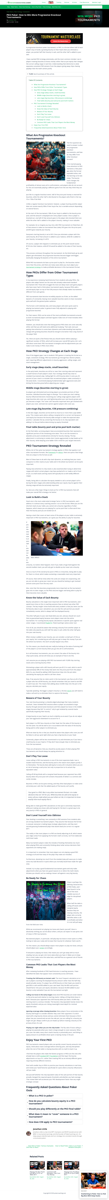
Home (44, 2)
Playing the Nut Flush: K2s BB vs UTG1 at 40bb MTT (37, 1173)
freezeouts (52, 452)
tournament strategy (33, 267)
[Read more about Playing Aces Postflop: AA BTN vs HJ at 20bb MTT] (71, 1165)
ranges (41, 948)
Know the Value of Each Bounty (47, 109)
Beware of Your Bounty (45, 111)
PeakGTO (49, 623)
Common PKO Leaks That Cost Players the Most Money (56, 122)
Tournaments (26, 12)
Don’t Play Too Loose (44, 114)
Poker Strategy (18, 12)
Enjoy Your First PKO (41, 125)
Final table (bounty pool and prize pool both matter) (55, 101)
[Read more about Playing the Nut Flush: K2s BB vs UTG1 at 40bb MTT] (37, 1165)
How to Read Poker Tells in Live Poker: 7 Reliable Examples (69, 1146)
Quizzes (66, 2)
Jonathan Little (12, 20)
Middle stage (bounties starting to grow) (51, 95)
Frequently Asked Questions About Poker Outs (50, 128)
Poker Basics (10, 12)
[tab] (54, 74)
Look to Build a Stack (44, 106)
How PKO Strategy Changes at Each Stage (48, 90)
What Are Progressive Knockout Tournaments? (50, 84)
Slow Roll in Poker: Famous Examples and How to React (39, 1146)
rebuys (60, 452)
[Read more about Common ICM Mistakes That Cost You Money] (54, 1165)
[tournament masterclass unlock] (54, 38)
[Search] (101, 7)
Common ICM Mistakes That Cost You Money (53, 1173)
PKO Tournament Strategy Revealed (46, 103)
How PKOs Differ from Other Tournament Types (50, 87)
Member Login (96, 2)
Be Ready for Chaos (43, 120)
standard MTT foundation (49, 1056)
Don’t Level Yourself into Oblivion (48, 117)
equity (69, 691)
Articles (74, 2)
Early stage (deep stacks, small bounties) (51, 93)
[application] (61, 7)
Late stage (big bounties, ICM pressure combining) (54, 98)
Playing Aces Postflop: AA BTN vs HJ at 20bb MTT (71, 1173)
